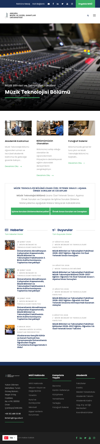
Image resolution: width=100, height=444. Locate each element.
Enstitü (79, 387)
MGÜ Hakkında (36, 383)
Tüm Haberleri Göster (14, 234)
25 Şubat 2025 (24, 270)
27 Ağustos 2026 (60, 242)
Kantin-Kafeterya (60, 390)
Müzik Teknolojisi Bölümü (68, 269)
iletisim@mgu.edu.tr (14, 418)
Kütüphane (57, 394)
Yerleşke (56, 403)
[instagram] (72, 3)
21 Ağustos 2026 (60, 289)
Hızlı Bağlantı (38, 3)
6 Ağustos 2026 (60, 315)
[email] (49, 3)
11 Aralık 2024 (24, 326)
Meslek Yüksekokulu (85, 392)
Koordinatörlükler (84, 412)
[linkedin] (58, 3)
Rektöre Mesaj (23, 3)
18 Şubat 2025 (23, 298)
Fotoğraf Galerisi (60, 407)
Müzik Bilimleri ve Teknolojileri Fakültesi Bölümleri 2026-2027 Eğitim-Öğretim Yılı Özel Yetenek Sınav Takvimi (73, 326)
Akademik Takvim (84, 396)
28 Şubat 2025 (24, 242)
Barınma (56, 385)
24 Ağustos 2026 (60, 265)
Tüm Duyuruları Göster (62, 234)
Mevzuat (33, 407)
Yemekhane (58, 398)
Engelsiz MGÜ (85, 3)
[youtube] (67, 3)
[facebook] (53, 3)
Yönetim (33, 395)
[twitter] (62, 3)
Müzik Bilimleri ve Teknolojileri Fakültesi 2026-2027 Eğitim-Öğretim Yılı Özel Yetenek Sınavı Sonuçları (73, 253)
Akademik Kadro (84, 400)
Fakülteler (81, 383)
